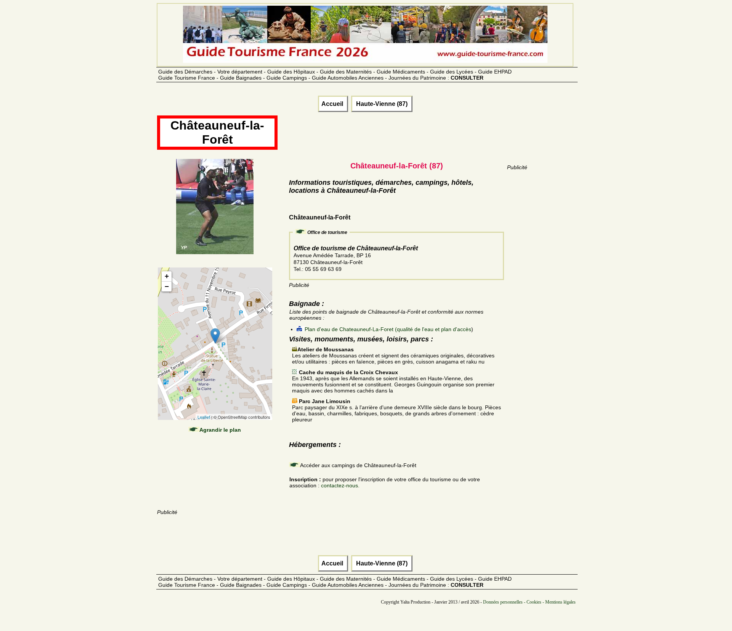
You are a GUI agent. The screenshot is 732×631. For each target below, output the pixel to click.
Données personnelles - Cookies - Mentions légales (529, 602)
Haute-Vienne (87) (382, 104)
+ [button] (167, 276)
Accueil (333, 104)
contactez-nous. (340, 485)
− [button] (167, 286)
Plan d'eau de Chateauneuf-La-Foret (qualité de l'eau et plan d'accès (388, 329)
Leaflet (203, 417)
